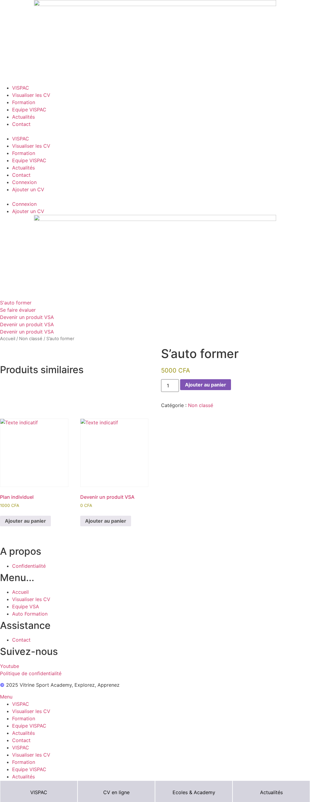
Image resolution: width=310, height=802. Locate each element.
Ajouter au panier (205, 385)
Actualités (23, 117)
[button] (155, 131)
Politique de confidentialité (30, 673)
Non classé (30, 338)
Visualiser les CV (31, 95)
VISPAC (20, 88)
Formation (23, 102)
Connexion (24, 182)
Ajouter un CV (28, 189)
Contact (21, 124)
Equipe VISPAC (29, 110)
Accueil (7, 338)
